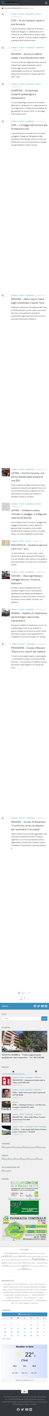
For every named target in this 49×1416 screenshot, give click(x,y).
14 (24, 1329)
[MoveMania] (17, 1147)
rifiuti (31, 1266)
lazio (33, 1263)
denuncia (8, 1260)
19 (11, 1332)
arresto (31, 1253)
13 (18, 1329)
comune (36, 1256)
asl (35, 1253)
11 (5, 1329)
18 (5, 1332)
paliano (45, 1263)
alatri (6, 1253)
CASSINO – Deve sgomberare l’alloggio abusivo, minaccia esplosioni (26, 579)
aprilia (16, 1253)
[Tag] (35, 1071)
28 (24, 1336)
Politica (22, 644)
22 (31, 1332)
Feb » (8, 1339)
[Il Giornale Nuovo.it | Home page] (13, 3)
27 (18, 1336)
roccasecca (36, 1266)
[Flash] (16, 1159)
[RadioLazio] (41, 1147)
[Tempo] (39, 1159)
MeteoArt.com (28, 1380)
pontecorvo (12, 1266)
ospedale (40, 1263)
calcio (43, 1253)
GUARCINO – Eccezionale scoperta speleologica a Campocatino (24, 94)
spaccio (30, 1269)
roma (41, 1266)
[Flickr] (46, 1006)
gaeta (4, 1263)
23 (37, 1332)
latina (25, 1262)
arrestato (24, 1253)
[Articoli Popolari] (13, 1071)
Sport (36, 1127)
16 (37, 1329)
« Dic (3, 1339)
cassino (22, 1256)
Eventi (21, 14)
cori (46, 1257)
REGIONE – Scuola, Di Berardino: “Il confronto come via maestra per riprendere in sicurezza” (28, 825)
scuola (45, 1266)
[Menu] (46, 3)
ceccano (29, 1256)
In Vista (38, 14)
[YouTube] (42, 1006)
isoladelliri (19, 1263)
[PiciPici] (24, 1196)
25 (5, 1336)
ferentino (14, 1260)
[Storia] (31, 1159)
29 (31, 1336)
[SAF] (24, 1214)
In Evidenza (29, 14)
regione (25, 1265)
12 (11, 1329)
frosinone (38, 1259)
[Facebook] (35, 1006)
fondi (25, 1260)
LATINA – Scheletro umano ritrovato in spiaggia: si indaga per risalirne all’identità (29, 514)
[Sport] (11, 1159)
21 (24, 1332)
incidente (10, 1263)
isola (14, 1263)
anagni (11, 1253)
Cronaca (14, 14)
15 (31, 1329)
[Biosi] (37, 1199)
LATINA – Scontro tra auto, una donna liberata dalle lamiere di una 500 (27, 477)
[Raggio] (23, 1159)
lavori (30, 1263)
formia (30, 1260)
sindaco (19, 1269)
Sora (25, 1269)
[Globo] (32, 1199)
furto (46, 1260)
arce (20, 1253)
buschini (38, 1253)
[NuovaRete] (7, 1147)
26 (11, 1336)
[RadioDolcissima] (29, 1147)
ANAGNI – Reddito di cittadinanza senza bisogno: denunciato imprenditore (29, 617)
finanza (20, 1260)
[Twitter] (38, 1006)
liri (36, 1263)
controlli (43, 1256)
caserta (15, 1256)
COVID (3, 1260)
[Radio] (5, 1159)
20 (18, 1332)
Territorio (39, 48)
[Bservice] (24, 1240)
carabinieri (7, 1256)
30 (37, 1336)
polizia (5, 1265)
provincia (18, 1266)
